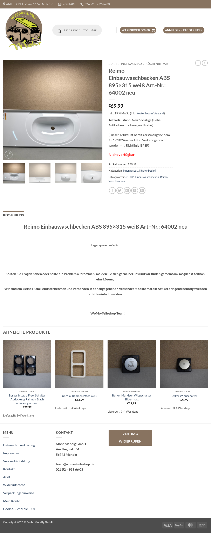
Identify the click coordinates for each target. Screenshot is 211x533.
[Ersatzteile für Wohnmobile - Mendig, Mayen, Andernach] (24, 30)
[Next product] (198, 63)
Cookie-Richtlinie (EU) (19, 509)
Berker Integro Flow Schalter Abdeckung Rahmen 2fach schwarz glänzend (27, 399)
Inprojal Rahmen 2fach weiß (79, 396)
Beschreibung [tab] (13, 215)
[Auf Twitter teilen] (119, 190)
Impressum (11, 453)
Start (113, 63)
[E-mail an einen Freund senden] (127, 190)
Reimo (164, 177)
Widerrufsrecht (14, 485)
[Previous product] (205, 63)
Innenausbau (131, 63)
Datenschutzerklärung (19, 445)
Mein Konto (11, 501)
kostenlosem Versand (150, 113)
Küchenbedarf (157, 63)
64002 (129, 177)
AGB (6, 477)
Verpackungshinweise (18, 493)
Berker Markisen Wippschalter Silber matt (131, 397)
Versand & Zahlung (16, 461)
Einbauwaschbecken (147, 177)
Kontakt (9, 469)
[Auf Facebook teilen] (112, 190)
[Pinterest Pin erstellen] (134, 190)
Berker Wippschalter (184, 396)
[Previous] (10, 110)
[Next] (95, 110)
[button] (138, 30)
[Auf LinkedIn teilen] (142, 190)
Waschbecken (117, 181)
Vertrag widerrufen (130, 437)
